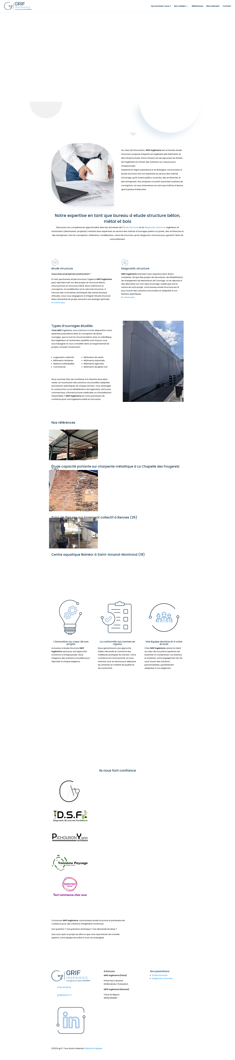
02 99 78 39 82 (53, 118)
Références (197, 6)
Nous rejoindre (164, 989)
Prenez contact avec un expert (71, 947)
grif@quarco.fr (64, 995)
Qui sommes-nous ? (161, 6)
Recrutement (212, 6)
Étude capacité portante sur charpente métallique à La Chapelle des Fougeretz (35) (115, 468)
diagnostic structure (155, 227)
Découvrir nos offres (139, 734)
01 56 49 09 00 (140, 118)
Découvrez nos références (117, 563)
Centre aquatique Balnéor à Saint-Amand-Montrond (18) (98, 554)
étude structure (131, 227)
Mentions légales (93, 1048)
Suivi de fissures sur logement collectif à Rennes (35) (94, 517)
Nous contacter (164, 998)
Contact (227, 6)
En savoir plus (58, 302)
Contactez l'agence (152, 198)
